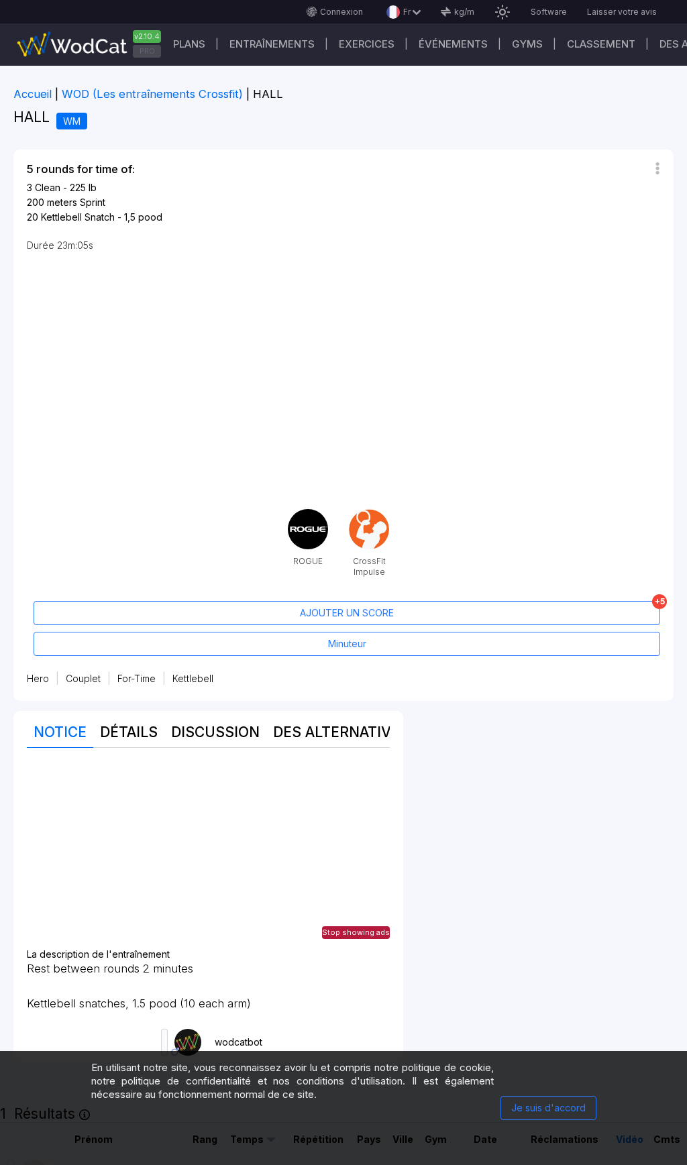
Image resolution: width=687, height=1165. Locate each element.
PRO (147, 51)
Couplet (83, 678)
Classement (601, 44)
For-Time (136, 678)
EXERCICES (366, 44)
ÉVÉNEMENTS (453, 44)
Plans (189, 44)
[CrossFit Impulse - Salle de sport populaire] (369, 514)
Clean (47, 187)
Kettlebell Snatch (78, 217)
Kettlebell (192, 678)
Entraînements (272, 44)
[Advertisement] (208, 855)
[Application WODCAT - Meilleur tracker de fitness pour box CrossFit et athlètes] (93, 44)
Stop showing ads (356, 932)
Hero (38, 678)
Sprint (92, 202)
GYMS (527, 44)
